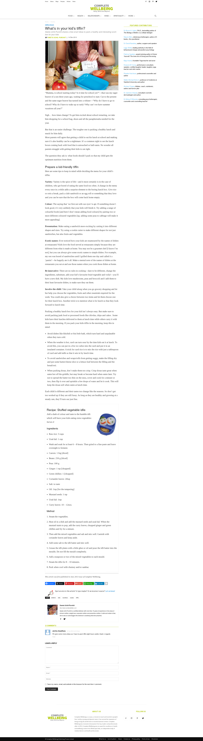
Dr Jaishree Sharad (130, 93)
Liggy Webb (128, 48)
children (53, 597)
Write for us (102, 739)
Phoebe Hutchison (130, 73)
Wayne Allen (128, 37)
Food (70, 16)
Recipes (62, 1)
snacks (72, 597)
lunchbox (65, 597)
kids (59, 597)
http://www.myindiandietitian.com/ (68, 608)
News (74, 1)
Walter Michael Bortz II (131, 80)
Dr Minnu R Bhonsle (131, 99)
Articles (69, 1)
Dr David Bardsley (130, 43)
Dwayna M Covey (130, 65)
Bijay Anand (128, 61)
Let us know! (110, 591)
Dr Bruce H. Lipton (130, 30)
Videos (52, 1)
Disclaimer (155, 739)
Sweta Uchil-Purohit (57, 38)
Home (46, 1)
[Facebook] (145, 1)
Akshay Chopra (129, 86)
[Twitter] (156, 1)
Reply (53, 636)
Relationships (94, 16)
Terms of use (146, 739)
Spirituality (119, 16)
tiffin (77, 597)
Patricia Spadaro (129, 54)
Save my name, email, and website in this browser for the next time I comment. (74, 684)
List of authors (112, 739)
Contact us (127, 739)
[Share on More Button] (106, 583)
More (130, 16)
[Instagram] (149, 1)
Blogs (57, 1)
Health (80, 16)
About (120, 739)
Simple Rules (49, 25)
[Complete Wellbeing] (101, 8)
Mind (106, 16)
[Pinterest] (152, 1)
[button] (155, 16)
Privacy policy (136, 739)
